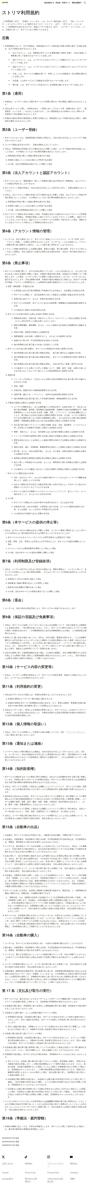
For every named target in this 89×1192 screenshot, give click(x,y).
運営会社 (74, 1163)
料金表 (58, 2)
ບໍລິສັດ (72, 1178)
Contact (5, 1172)
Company (74, 1172)
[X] (3, 1157)
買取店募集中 (77, 2)
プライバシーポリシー (75, 732)
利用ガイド (66, 2)
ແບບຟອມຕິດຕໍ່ (7, 1178)
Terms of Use (30, 1172)
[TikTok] (26, 1157)
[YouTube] (71, 1157)
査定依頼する (49, 2)
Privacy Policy (53, 1172)
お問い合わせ (7, 1163)
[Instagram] (48, 1157)
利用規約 (28, 1163)
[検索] (85, 2)
